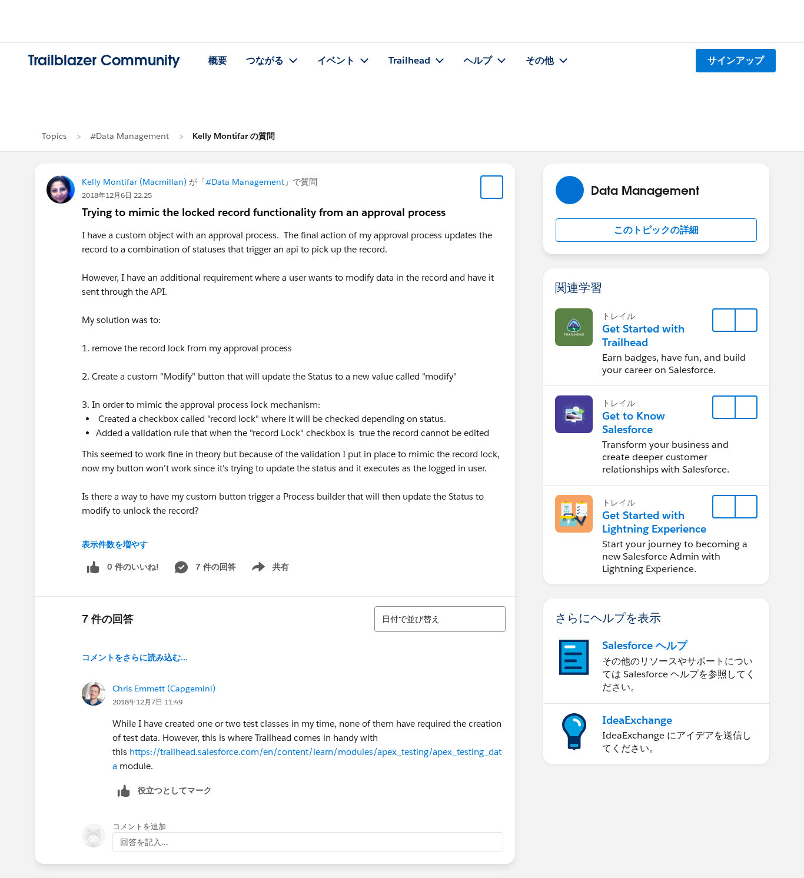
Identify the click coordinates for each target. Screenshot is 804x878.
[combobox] (440, 619)
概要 (217, 60)
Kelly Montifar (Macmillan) (134, 182)
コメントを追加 (139, 827)
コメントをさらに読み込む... (135, 657)
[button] (656, 230)
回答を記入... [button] (144, 842)
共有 (268, 569)
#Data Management (129, 136)
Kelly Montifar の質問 (233, 136)
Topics (54, 136)
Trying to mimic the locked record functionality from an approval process (264, 212)
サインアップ (735, 60)
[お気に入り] (492, 187)
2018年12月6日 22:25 (117, 195)
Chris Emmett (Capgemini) (163, 688)
